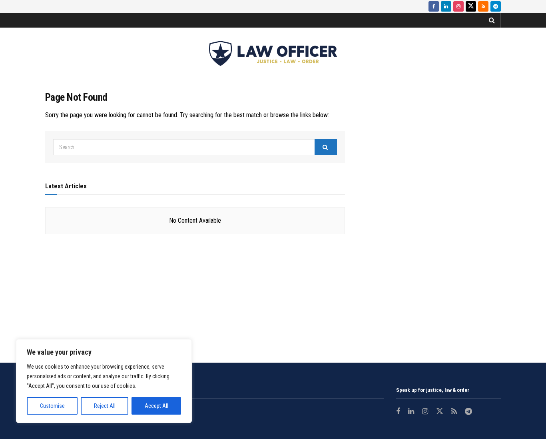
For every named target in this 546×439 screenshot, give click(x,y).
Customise (52, 406)
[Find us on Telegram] (495, 6)
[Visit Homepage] (273, 53)
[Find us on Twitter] (471, 6)
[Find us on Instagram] (458, 6)
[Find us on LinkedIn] (446, 6)
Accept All (156, 406)
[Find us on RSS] (483, 6)
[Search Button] (492, 20)
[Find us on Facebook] (433, 6)
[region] (104, 381)
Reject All (105, 406)
